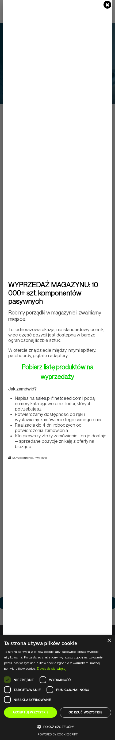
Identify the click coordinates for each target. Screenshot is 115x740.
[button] (57, 726)
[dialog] (57, 687)
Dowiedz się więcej (51, 668)
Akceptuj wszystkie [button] (31, 712)
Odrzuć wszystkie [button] (85, 712)
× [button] (109, 641)
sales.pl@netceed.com (58, 398)
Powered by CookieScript (58, 734)
